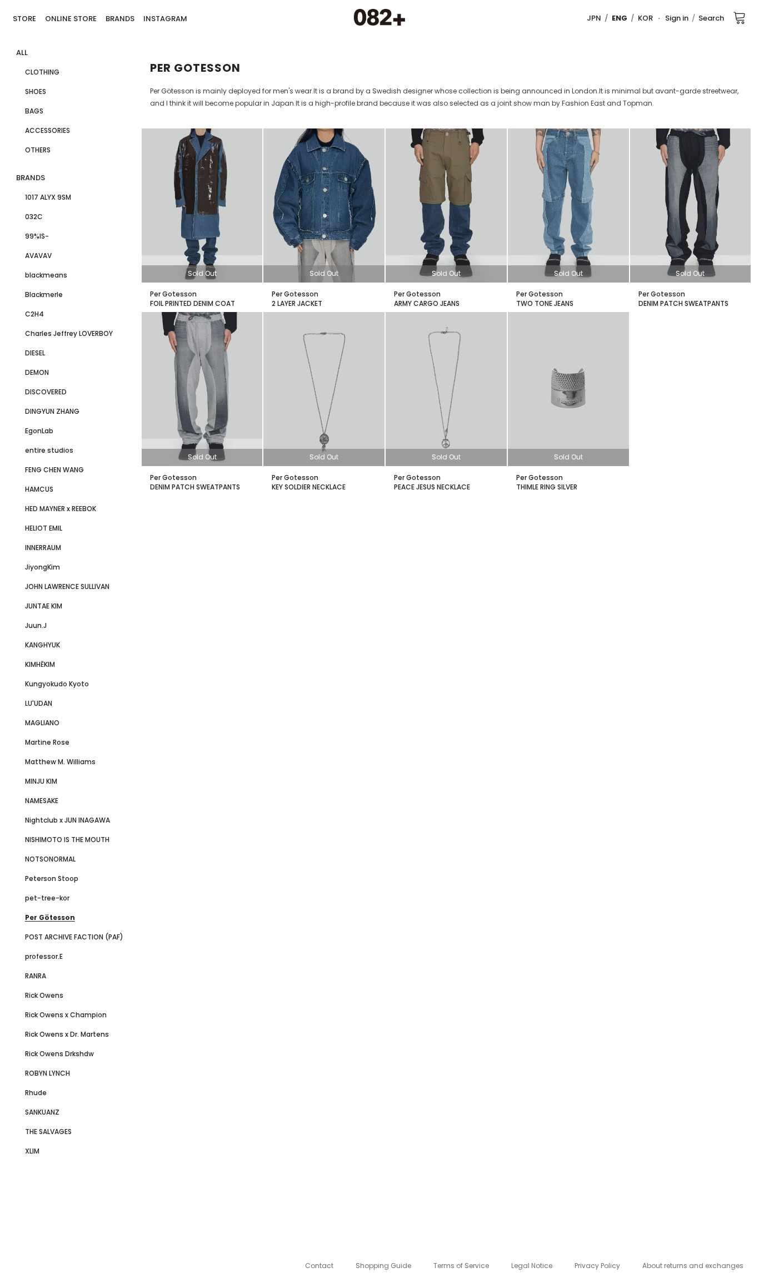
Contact (319, 1265)
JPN (594, 18)
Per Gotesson (173, 294)
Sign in (676, 18)
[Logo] (379, 18)
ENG (619, 18)
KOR (645, 18)
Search (711, 18)
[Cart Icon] (739, 17)
